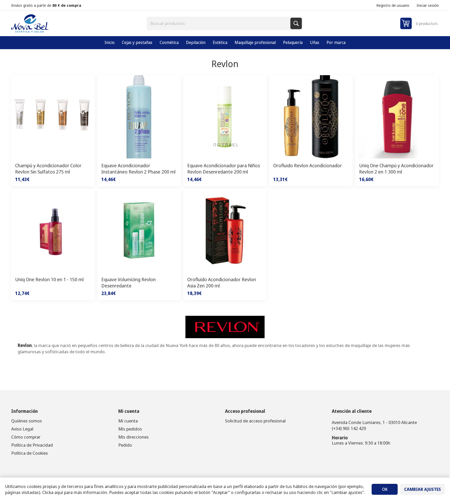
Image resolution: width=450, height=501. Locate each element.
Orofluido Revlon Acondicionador (307, 165)
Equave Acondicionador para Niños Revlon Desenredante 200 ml (223, 168)
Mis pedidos (130, 429)
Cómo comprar (25, 437)
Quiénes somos (26, 421)
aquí (58, 492)
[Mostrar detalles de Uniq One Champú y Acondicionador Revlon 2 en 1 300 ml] (397, 116)
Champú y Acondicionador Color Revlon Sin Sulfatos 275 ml (48, 168)
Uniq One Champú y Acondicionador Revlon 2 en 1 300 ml (396, 168)
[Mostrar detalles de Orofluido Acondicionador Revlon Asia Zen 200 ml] (225, 230)
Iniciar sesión (428, 5)
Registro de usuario (392, 5)
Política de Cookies (29, 453)
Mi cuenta (128, 421)
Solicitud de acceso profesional (255, 421)
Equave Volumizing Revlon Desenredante (128, 282)
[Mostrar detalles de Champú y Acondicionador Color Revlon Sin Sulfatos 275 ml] (53, 116)
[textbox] (219, 23)
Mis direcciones (133, 437)
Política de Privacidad (32, 445)
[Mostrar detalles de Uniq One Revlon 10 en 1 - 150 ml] (53, 230)
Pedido (125, 445)
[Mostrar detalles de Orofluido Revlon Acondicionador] (311, 116)
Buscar (296, 23)
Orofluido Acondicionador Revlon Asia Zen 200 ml (221, 282)
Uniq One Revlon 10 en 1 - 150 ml (49, 279)
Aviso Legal (22, 429)
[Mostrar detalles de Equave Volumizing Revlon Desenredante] (139, 230)
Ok (385, 489)
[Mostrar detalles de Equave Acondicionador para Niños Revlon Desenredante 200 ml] (225, 116)
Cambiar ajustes (422, 489)
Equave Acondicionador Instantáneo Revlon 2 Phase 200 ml (138, 168)
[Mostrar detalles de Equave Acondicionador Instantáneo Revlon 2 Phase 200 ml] (139, 116)
